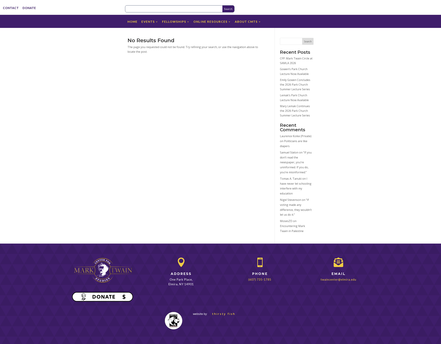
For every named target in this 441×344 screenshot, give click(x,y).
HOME (132, 21)
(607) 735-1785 (259, 279)
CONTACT (11, 8)
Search (308, 41)
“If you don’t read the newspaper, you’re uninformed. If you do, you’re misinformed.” (296, 162)
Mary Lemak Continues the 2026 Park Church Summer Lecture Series (295, 110)
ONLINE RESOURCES (210, 21)
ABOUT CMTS (246, 21)
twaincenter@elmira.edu (338, 279)
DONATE (29, 8)
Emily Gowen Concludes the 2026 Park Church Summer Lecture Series (295, 84)
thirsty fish (221, 314)
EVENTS (148, 21)
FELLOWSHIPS (174, 21)
